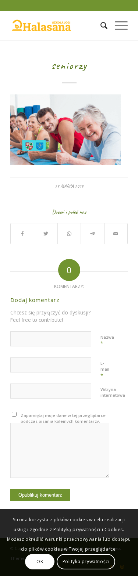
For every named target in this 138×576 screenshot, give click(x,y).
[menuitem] (100, 25)
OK (39, 561)
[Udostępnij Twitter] (45, 233)
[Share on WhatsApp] (69, 233)
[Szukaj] (100, 25)
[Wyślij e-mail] (116, 233)
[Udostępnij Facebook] (22, 233)
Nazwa (107, 340)
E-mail (104, 369)
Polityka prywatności (86, 561)
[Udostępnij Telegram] (92, 233)
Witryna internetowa (112, 392)
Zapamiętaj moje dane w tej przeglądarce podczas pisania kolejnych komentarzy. (63, 418)
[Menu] (117, 25)
